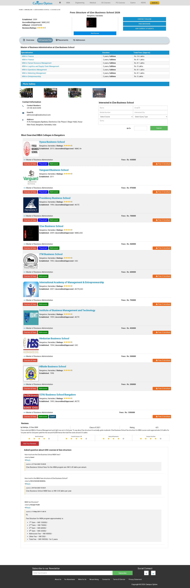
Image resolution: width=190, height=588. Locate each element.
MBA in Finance (28, 56)
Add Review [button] (95, 33)
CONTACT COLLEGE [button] (144, 19)
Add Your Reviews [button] (29, 443)
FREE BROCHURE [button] (144, 24)
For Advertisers (69, 579)
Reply (28, 460)
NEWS (143, 3)
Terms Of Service (119, 579)
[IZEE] (31, 93)
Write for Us (82, 579)
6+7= (129, 128)
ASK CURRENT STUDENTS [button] (144, 28)
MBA (68, 3)
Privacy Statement (135, 579)
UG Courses (105, 3)
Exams (133, 3)
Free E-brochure (164, 164)
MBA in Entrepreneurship (31, 76)
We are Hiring (94, 579)
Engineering (79, 3)
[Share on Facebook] (146, 573)
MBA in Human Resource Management (36, 63)
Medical (93, 3)
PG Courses (120, 3)
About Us (58, 579)
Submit (159, 128)
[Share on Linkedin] (153, 573)
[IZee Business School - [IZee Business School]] (100, 22)
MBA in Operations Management (34, 70)
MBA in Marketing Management (34, 73)
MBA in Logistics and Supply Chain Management (40, 66)
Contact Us (106, 579)
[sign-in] (154, 2)
